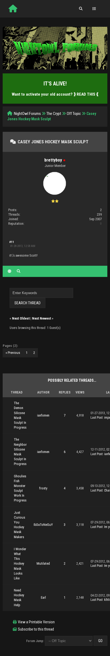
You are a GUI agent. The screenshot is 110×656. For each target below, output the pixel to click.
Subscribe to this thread (36, 629)
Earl (43, 597)
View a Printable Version (36, 622)
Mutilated (43, 563)
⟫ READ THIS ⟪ (86, 94)
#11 (11, 242)
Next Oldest (21, 318)
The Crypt (53, 113)
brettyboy (53, 160)
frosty (43, 488)
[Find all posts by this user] (18, 271)
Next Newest (41, 318)
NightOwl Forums (27, 113)
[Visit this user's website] (9, 271)
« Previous (13, 353)
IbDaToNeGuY (43, 525)
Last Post (97, 417)
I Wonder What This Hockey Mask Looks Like (20, 563)
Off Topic (74, 113)
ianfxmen (43, 415)
